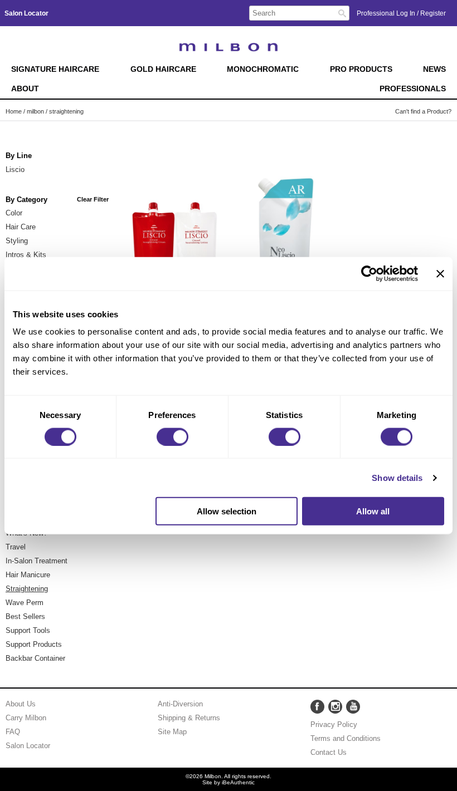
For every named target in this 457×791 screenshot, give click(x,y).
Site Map (172, 732)
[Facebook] (317, 707)
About (25, 89)
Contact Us (328, 752)
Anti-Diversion (180, 704)
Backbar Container (35, 658)
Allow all (373, 511)
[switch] (172, 436)
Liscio (15, 169)
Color (14, 213)
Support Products (34, 644)
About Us (21, 704)
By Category (26, 200)
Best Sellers (25, 616)
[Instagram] (335, 707)
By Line (19, 156)
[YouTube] (353, 707)
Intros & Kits (26, 254)
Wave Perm (24, 602)
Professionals (413, 89)
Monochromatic (263, 69)
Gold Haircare (163, 69)
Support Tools (28, 630)
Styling (17, 241)
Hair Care (21, 227)
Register (433, 13)
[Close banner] (440, 273)
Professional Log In (387, 13)
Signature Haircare (55, 69)
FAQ (13, 732)
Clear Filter (93, 199)
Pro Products (361, 69)
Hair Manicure (28, 575)
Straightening (27, 588)
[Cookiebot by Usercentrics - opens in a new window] (369, 273)
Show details (397, 477)
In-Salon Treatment (36, 561)
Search (342, 13)
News (434, 69)
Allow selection (226, 511)
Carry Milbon (26, 718)
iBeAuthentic (238, 782)
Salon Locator (28, 745)
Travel (16, 547)
